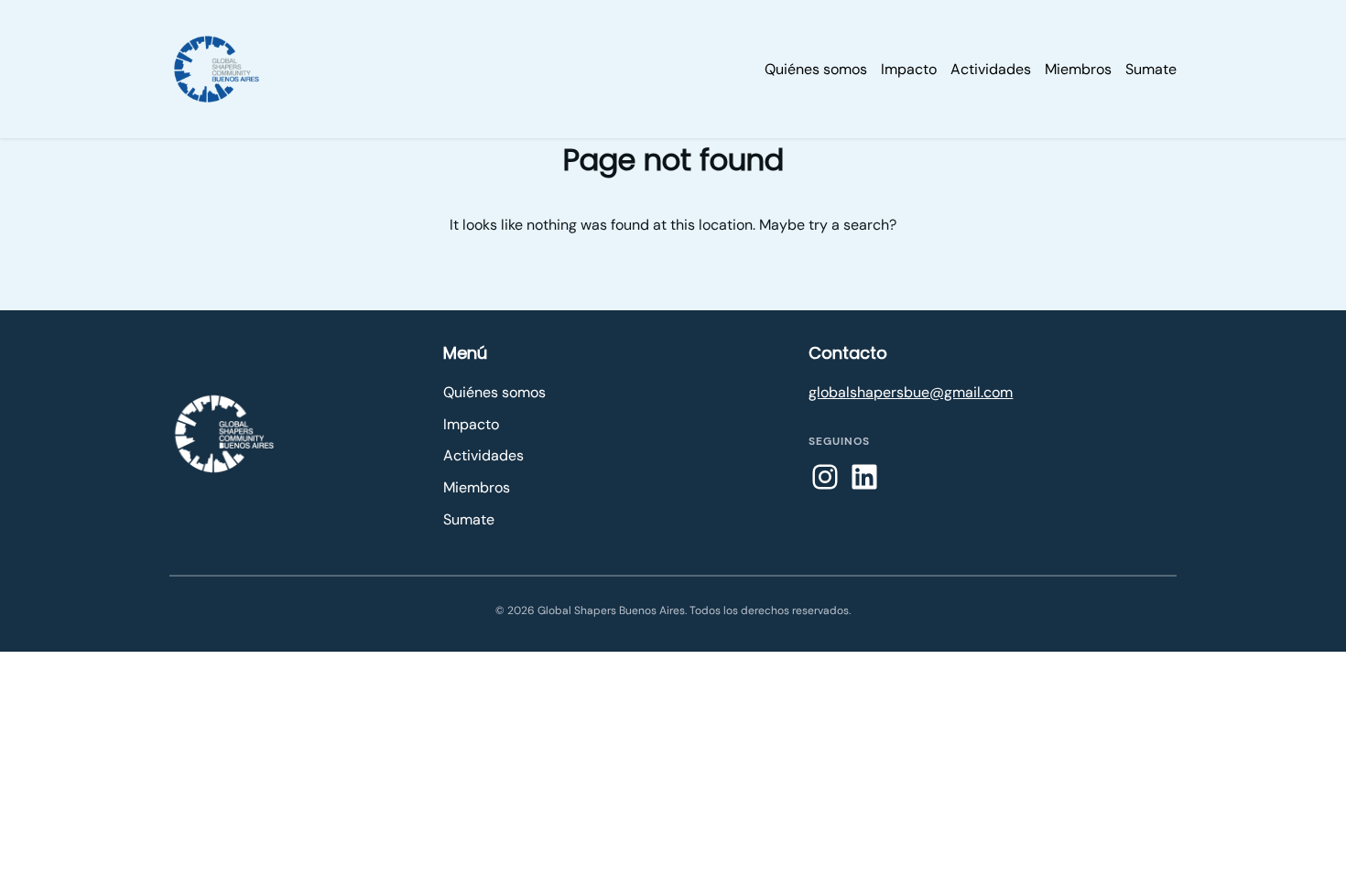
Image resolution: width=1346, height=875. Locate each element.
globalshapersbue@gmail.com (911, 392)
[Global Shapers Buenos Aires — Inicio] (224, 434)
